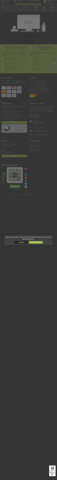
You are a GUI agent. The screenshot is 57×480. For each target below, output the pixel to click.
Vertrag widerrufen (14, 155)
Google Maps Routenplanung (40, 134)
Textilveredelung (6, 103)
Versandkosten (24, 194)
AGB (2, 148)
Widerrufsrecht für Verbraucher (8, 144)
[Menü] (55, 466)
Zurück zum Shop (28, 41)
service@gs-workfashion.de (39, 131)
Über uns (32, 144)
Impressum (4, 150)
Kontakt (32, 148)
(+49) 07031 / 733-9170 (39, 127)
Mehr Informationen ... (28, 239)
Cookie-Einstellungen (6, 152)
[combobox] (19, 7)
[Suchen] (27, 7)
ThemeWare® (40, 195)
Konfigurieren (21, 242)
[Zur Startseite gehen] (28, 4)
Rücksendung (33, 152)
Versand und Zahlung (35, 150)
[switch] (52, 475)
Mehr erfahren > (14, 122)
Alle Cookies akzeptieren (36, 242)
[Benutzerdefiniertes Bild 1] (53, 59)
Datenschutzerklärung (6, 146)
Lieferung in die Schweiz (36, 146)
